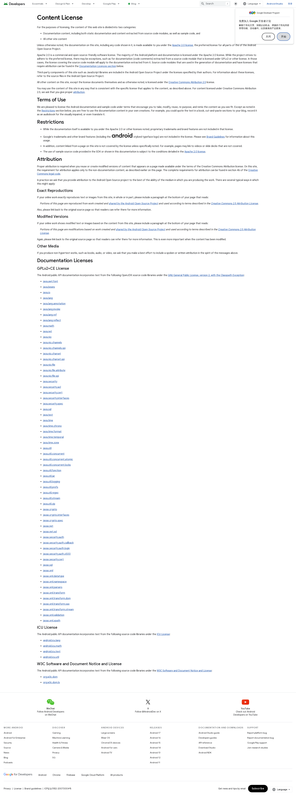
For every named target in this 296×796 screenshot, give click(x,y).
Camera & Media (60, 747)
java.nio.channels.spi (54, 348)
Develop (86, 3)
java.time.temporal (53, 437)
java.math (48, 325)
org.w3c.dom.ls (51, 682)
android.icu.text (51, 651)
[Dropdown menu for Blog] (140, 3)
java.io (46, 292)
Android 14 (155, 747)
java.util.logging (51, 481)
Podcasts (8, 762)
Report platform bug (257, 732)
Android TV (106, 752)
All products (116, 775)
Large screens (108, 732)
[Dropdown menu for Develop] (95, 3)
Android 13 (155, 752)
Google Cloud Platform (92, 775)
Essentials (37, 3)
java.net (47, 331)
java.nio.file (49, 364)
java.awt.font (50, 281)
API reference (205, 742)
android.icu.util (51, 657)
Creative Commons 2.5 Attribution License (234, 203)
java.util (47, 448)
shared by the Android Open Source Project (133, 203)
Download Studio (207, 747)
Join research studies (257, 747)
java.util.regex (50, 492)
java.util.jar (49, 476)
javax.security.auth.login (56, 548)
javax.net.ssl (50, 531)
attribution (79, 92)
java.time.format (52, 431)
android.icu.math (52, 646)
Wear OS (105, 737)
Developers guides (208, 737)
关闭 (268, 36)
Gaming (56, 732)
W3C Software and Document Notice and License (184, 670)
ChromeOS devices (110, 742)
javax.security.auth (53, 537)
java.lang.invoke (51, 309)
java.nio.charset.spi (54, 359)
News (6, 752)
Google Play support (257, 742)
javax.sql (48, 565)
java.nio (47, 337)
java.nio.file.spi (51, 376)
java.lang (48, 298)
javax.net (48, 526)
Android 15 (155, 742)
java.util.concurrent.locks (57, 465)
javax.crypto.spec (53, 520)
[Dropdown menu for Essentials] (47, 3)
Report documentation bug (260, 737)
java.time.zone (51, 442)
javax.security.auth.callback (58, 542)
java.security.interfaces (56, 398)
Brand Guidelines (215, 136)
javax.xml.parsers (52, 587)
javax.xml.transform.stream (58, 609)
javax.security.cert (53, 559)
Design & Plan (63, 3)
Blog (133, 3)
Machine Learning (61, 737)
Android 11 (155, 762)
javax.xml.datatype (53, 576)
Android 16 (155, 737)
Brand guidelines (33, 788)
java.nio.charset (52, 353)
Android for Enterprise (14, 737)
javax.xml (48, 570)
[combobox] (215, 3)
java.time (48, 420)
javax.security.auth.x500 (57, 553)
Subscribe (258, 788)
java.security (50, 381)
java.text (48, 414)
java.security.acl (52, 387)
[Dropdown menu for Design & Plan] (74, 3)
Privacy (55, 752)
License (17, 788)
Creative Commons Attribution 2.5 (187, 82)
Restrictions (48, 110)
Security (8, 742)
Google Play (109, 3)
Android (8, 732)
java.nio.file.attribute (54, 370)
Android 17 (155, 732)
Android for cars (109, 747)
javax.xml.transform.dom (57, 598)
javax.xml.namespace (55, 581)
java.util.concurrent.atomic (58, 459)
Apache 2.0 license (182, 45)
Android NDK (205, 752)
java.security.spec (53, 403)
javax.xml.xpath (51, 620)
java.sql (47, 409)
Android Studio (275, 3)
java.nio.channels (52, 342)
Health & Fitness (60, 742)
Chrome (56, 775)
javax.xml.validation (53, 615)
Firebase (71, 775)
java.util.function (52, 470)
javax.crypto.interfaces (56, 515)
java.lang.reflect (52, 320)
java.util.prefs (50, 487)
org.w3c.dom (50, 676)
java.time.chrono (52, 426)
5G (54, 757)
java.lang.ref (50, 314)
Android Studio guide (209, 732)
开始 (283, 36)
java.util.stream (51, 498)
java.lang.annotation (54, 303)
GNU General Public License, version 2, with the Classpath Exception (206, 275)
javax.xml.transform (54, 592)
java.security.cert (52, 392)
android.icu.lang (51, 640)
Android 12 (155, 757)
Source (7, 747)
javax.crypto (50, 509)
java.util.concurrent (53, 453)
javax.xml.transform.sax (56, 604)
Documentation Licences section (97, 66)
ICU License (163, 634)
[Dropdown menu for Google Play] (120, 3)
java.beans (49, 287)
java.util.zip (49, 503)
